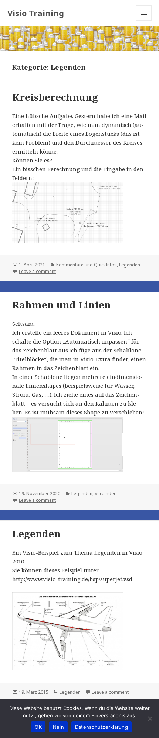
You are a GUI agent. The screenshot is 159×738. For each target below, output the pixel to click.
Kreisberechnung (55, 97)
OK (38, 727)
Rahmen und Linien (61, 304)
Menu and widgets (144, 20)
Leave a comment (37, 271)
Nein (58, 727)
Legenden (129, 265)
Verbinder (105, 493)
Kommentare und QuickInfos (86, 265)
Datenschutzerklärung (101, 727)
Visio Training (35, 12)
